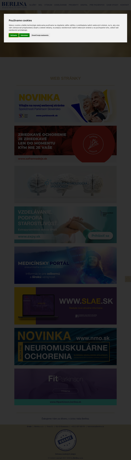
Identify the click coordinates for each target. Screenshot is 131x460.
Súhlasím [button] (13, 35)
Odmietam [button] (24, 35)
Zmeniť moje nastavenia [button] (40, 35)
